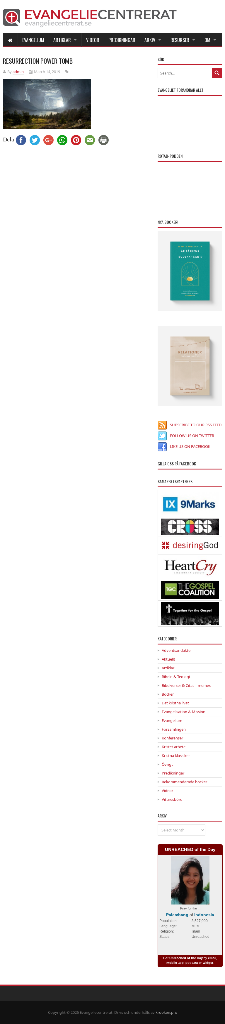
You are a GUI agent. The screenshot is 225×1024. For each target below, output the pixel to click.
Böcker (168, 694)
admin (18, 71)
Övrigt (167, 764)
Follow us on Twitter (192, 435)
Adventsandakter (177, 650)
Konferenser (172, 738)
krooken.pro (166, 1012)
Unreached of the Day (186, 958)
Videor (92, 40)
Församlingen (174, 729)
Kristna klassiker (176, 755)
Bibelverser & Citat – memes (186, 685)
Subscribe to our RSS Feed (195, 424)
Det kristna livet (175, 703)
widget (208, 962)
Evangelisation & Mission (183, 711)
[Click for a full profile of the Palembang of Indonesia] (190, 901)
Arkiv (149, 40)
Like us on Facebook (190, 446)
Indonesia (204, 914)
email (212, 958)
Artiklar (62, 40)
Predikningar (121, 40)
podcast (191, 962)
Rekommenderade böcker (184, 781)
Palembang (177, 914)
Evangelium (33, 40)
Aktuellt (168, 659)
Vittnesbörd (172, 799)
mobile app (175, 962)
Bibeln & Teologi (176, 676)
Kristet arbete (173, 746)
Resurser (180, 40)
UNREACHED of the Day (190, 849)
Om (207, 40)
